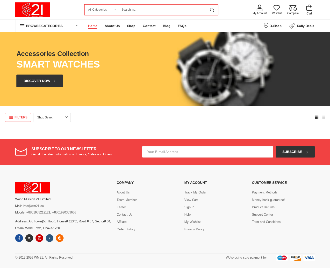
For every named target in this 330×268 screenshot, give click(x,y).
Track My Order (195, 192)
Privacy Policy (194, 229)
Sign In (189, 207)
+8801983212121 (38, 212)
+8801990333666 (64, 212)
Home (92, 26)
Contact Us (124, 214)
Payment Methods (265, 192)
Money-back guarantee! (268, 200)
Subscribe (292, 152)
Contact (149, 26)
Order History (126, 229)
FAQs (182, 26)
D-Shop (275, 26)
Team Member (127, 200)
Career (121, 207)
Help (187, 214)
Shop (131, 26)
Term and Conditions (266, 222)
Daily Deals (305, 26)
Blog (167, 26)
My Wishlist (192, 222)
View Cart (191, 200)
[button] (49, 26)
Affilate (122, 222)
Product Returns (263, 207)
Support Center (262, 214)
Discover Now (37, 81)
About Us (112, 26)
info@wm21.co (33, 206)
